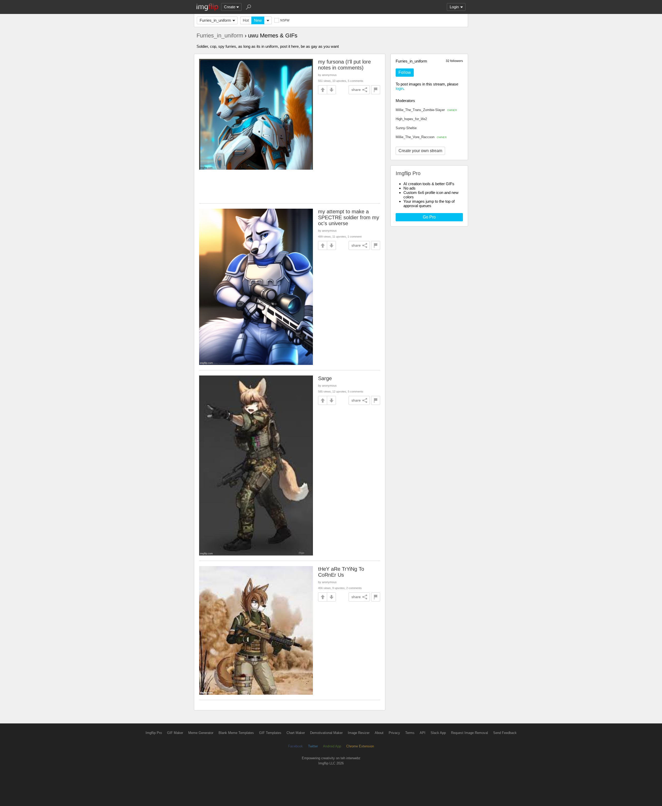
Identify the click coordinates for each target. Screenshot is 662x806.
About (379, 733)
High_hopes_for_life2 (411, 119)
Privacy (394, 733)
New (258, 20)
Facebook (295, 746)
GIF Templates (270, 733)
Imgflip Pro (154, 733)
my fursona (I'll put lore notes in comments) (344, 65)
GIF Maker (175, 733)
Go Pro (429, 217)
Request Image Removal (469, 733)
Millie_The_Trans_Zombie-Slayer (426, 110)
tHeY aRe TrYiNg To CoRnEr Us (341, 572)
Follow (404, 72)
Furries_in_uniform (215, 20)
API (422, 733)
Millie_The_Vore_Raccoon (421, 137)
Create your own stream (420, 150)
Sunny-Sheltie (406, 128)
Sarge (325, 378)
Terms (410, 733)
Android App (332, 746)
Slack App (438, 733)
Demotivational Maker (326, 733)
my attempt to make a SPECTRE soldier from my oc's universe (348, 217)
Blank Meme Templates (236, 733)
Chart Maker (296, 733)
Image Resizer (359, 733)
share (356, 90)
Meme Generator (200, 733)
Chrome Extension (360, 746)
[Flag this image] (375, 89)
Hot (246, 20)
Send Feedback (505, 733)
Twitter (313, 746)
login (399, 88)
